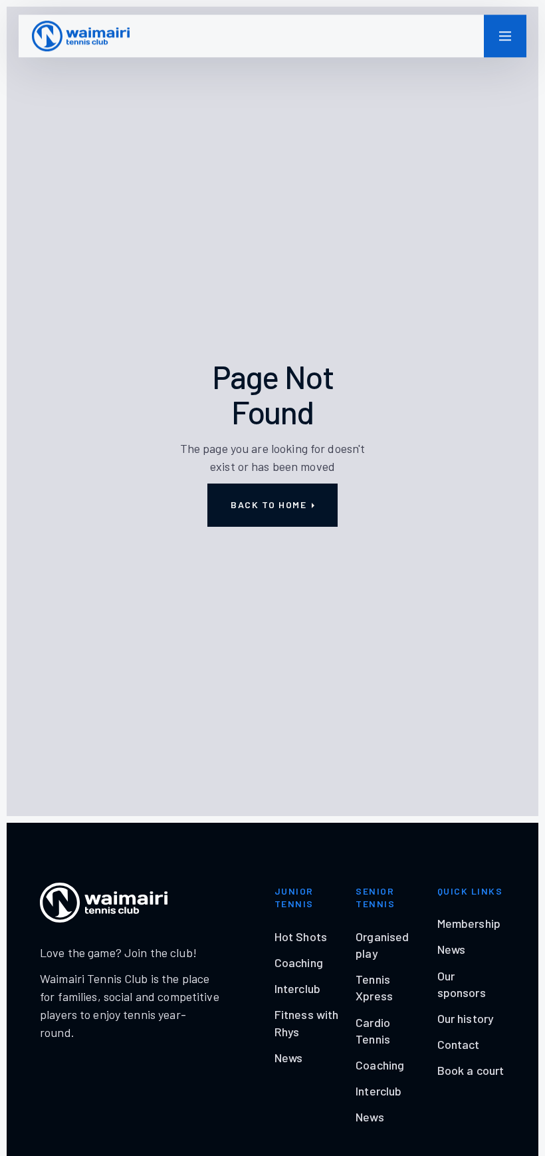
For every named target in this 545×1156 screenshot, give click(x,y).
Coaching (298, 962)
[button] (505, 36)
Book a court (470, 1070)
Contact (458, 1044)
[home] (80, 36)
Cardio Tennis (373, 1030)
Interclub (297, 988)
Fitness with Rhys (306, 1022)
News (288, 1057)
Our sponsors (461, 984)
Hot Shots (300, 936)
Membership (468, 923)
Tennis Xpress (374, 987)
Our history (465, 1018)
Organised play (382, 944)
